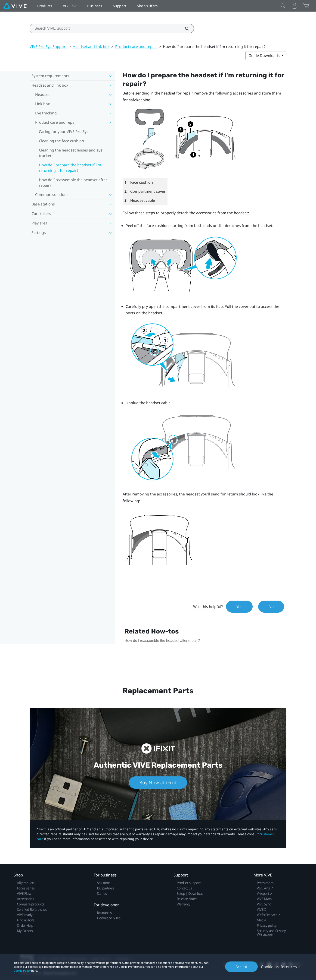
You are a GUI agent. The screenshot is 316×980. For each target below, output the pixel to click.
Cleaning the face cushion (61, 140)
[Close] (283, 6)
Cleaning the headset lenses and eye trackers (70, 153)
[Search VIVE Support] (184, 28)
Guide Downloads (264, 55)
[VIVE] (15, 5)
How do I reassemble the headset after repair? (73, 182)
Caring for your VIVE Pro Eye (64, 131)
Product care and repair (136, 46)
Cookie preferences (279, 966)
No (271, 606)
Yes (239, 606)
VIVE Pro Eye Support (48, 46)
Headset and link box (91, 46)
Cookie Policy (22, 971)
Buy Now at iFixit (158, 782)
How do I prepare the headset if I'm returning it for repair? (70, 167)
